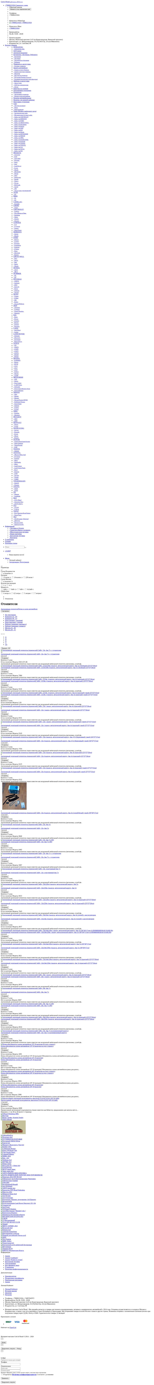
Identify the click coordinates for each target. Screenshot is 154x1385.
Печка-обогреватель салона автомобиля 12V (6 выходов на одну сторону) (27, 1046)
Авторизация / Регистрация (19, 562)
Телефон (4, 1362)
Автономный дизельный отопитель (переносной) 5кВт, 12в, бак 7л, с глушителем (30, 857)
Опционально (6, 1366)
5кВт (13, 589)
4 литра (7, 593)
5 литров (28, 593)
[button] (7, 551)
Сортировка (5, 611)
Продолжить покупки (8, 1348)
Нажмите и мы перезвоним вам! (20, 9)
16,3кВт (30, 589)
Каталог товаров (11, 45)
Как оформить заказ (12, 1265)
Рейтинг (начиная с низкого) (15, 626)
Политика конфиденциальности (16, 1269)
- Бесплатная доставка (17, 536)
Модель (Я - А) (10, 630)
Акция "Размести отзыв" (14, 1260)
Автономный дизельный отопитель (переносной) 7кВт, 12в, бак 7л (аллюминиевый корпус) (34, 1033)
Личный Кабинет (11, 1289)
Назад (4, 1342)
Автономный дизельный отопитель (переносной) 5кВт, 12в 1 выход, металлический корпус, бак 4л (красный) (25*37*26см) (45, 710)
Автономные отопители (9, 609)
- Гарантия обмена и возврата (19, 530)
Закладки (8, 1293)
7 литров (38, 593)
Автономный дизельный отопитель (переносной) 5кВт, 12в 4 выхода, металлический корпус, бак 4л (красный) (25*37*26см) (45, 756)
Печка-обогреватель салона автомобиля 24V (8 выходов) (21, 1087)
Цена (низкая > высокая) (14, 620)
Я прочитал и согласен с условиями (28, 1374)
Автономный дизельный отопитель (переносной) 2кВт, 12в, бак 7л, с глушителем (30, 654)
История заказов (11, 1291)
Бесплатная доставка (12, 1261)
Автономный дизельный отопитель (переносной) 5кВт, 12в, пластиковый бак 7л (30, 873)
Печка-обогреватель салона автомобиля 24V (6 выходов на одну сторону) (27, 1073)
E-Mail (3, 1358)
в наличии (8, 573)
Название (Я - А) (11, 618)
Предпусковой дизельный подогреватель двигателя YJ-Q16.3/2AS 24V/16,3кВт (29, 1100)
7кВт (21, 589)
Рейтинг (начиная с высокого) (16, 624)
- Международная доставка (18, 532)
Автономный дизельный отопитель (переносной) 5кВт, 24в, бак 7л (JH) (26, 1006)
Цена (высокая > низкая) (14, 622)
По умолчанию (10, 615)
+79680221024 (26, 22)
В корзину (5, 658)
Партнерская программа (13, 1280)
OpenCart (13, 1327)
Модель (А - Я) (10, 628)
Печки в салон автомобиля (27, 609)
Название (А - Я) (11, 617)
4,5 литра (17, 593)
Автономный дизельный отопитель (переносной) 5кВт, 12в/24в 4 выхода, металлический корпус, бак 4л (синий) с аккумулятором (47, 919)
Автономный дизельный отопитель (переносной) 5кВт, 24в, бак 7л (25, 992)
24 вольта (18, 577)
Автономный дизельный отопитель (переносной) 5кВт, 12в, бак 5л (25, 828)
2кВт (5, 589)
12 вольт (7, 577)
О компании (9, 539)
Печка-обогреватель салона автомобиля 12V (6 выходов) (21, 1060)
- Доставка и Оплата (16, 528)
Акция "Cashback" (11, 1258)
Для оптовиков (10, 1263)
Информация (9, 526)
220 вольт (29, 577)
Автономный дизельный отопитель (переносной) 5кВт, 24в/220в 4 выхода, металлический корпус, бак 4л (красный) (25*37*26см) (47, 1019)
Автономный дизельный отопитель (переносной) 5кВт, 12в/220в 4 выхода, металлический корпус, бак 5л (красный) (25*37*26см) (47, 903)
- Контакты (13, 538)
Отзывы (8, 541)
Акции (7, 1256)
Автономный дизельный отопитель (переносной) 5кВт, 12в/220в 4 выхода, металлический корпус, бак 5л (38, 888)
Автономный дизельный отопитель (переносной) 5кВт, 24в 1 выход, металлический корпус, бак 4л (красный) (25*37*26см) (45, 977)
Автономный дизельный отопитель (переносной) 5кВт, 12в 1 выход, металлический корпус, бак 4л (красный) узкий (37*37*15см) (47, 725)
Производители (10, 1276)
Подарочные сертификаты (14, 1278)
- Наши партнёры (15, 534)
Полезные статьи (11, 543)
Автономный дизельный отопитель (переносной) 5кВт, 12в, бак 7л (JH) (26, 842)
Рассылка (8, 1295)
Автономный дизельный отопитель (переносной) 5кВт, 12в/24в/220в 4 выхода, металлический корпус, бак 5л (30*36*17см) (45, 948)
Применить (5, 1378)
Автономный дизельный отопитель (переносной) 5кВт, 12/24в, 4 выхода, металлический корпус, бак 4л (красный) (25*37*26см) (47, 681)
